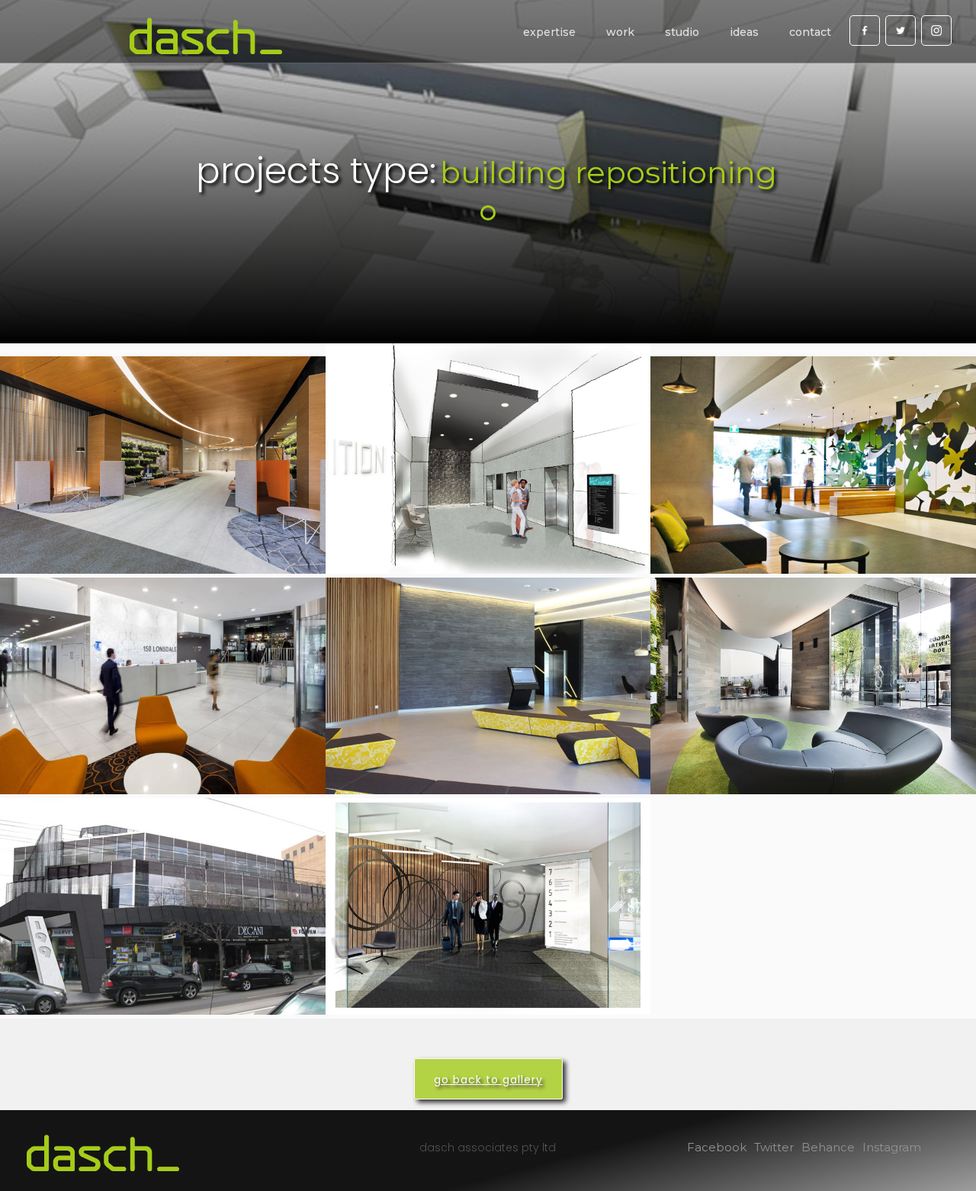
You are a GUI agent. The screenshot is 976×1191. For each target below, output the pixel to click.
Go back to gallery (488, 1079)
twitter (774, 1147)
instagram (891, 1147)
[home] (206, 36)
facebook (716, 1147)
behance (828, 1147)
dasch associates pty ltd (487, 1147)
